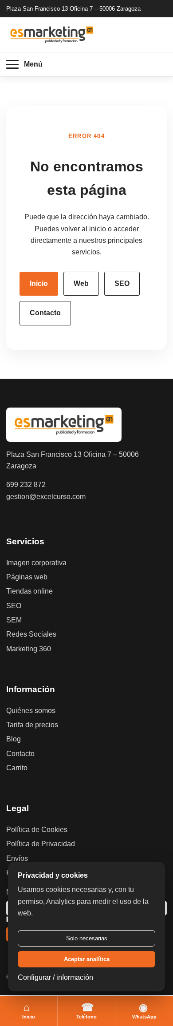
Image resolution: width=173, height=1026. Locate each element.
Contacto (45, 313)
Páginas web (26, 577)
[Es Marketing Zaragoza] (51, 34)
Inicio (39, 283)
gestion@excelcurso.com (46, 496)
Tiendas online (29, 591)
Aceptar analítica (87, 959)
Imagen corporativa (36, 562)
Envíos (17, 858)
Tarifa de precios (32, 725)
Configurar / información (55, 977)
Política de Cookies (36, 829)
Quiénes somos (30, 710)
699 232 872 (26, 484)
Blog (13, 739)
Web (81, 283)
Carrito (17, 768)
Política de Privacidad (40, 844)
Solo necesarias (86, 938)
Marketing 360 (28, 649)
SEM (14, 620)
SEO (122, 283)
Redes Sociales (31, 634)
